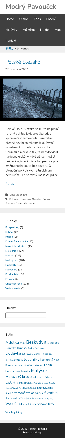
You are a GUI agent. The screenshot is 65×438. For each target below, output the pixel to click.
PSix (20, 388)
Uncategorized (18, 194)
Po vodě (9, 279)
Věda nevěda (12, 288)
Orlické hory (37, 377)
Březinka (26, 199)
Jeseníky (32, 359)
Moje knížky (11, 251)
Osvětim (36, 199)
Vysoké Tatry (45, 404)
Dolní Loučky (27, 354)
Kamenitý (46, 360)
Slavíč (8, 393)
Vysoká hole (30, 404)
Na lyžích (10, 265)
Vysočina (13, 403)
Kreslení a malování (16, 241)
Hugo (39, 432)
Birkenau (14, 199)
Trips (37, 19)
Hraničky (9, 360)
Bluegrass (51, 343)
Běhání (9, 232)
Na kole (9, 255)
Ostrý (10, 382)
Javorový (18, 360)
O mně (23, 19)
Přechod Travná (11, 388)
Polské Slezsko (22, 62)
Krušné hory (38, 365)
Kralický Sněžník (26, 365)
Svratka (51, 393)
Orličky (48, 377)
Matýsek (39, 371)
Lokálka (25, 371)
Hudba (44, 30)
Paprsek (20, 383)
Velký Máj (48, 398)
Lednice (9, 371)
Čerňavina (29, 348)
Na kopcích (11, 260)
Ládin (48, 365)
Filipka (45, 353)
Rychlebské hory (32, 388)
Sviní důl (39, 393)
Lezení (17, 371)
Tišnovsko (12, 398)
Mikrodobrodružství (16, 246)
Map (58, 30)
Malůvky (11, 30)
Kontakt (10, 41)
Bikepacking (12, 227)
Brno (20, 348)
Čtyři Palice (39, 348)
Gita (50, 354)
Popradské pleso (40, 382)
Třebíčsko (25, 398)
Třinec (35, 398)
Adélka (12, 342)
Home (9, 19)
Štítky (9, 48)
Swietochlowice (25, 203)
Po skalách (11, 274)
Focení (50, 19)
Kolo (56, 360)
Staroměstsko (23, 393)
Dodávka (13, 353)
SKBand (48, 388)
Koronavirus (12, 365)
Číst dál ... (11, 184)
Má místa (29, 30)
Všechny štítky (13, 412)
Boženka (10, 348)
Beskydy (35, 342)
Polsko (29, 383)
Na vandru (11, 269)
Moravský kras (17, 376)
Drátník (37, 353)
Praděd (52, 383)
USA (41, 399)
